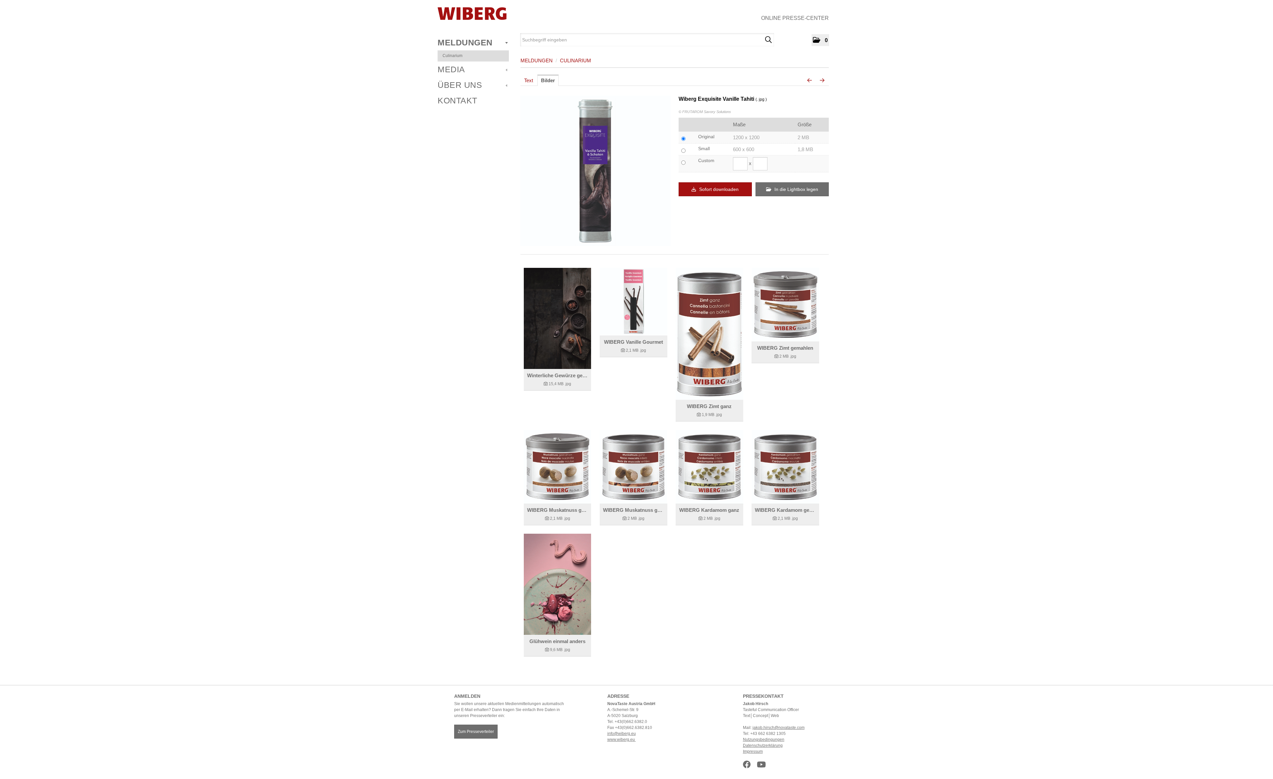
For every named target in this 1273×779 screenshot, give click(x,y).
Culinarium (452, 55)
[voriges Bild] (810, 80)
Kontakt (457, 100)
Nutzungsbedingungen (763, 739)
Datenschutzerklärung (763, 745)
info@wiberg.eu (621, 733)
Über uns (460, 85)
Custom (706, 160)
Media (451, 69)
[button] (820, 40)
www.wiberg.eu (621, 739)
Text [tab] (528, 80)
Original (706, 136)
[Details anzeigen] (557, 318)
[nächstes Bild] (822, 80)
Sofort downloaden (718, 189)
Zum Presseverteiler (476, 731)
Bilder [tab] (548, 80)
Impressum (753, 751)
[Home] (472, 13)
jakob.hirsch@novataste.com (779, 727)
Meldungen (465, 42)
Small (704, 148)
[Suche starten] (768, 40)
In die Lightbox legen (795, 189)
